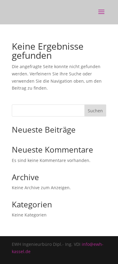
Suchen (95, 111)
